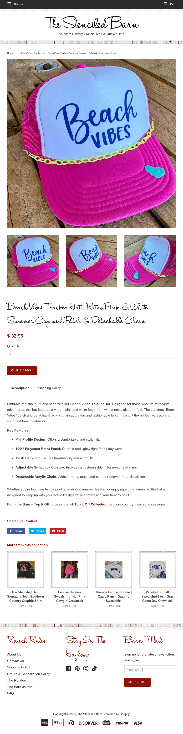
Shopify (124, 714)
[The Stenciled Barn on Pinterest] (77, 670)
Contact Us (15, 661)
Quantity (13, 346)
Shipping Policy (49, 388)
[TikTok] (95, 669)
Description (20, 388)
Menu (18, 4)
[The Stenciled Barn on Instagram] (85, 670)
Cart (172, 4)
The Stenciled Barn (89, 714)
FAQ (10, 693)
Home (10, 53)
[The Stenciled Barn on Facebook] (68, 670)
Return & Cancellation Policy (28, 674)
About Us (14, 654)
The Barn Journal (20, 687)
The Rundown (17, 680)
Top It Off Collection (91, 504)
